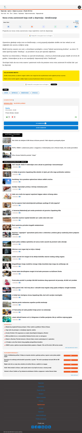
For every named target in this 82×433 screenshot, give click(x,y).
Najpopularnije (39, 13)
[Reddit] (32, 27)
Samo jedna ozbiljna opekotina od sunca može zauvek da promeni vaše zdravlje (39, 242)
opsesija (35, 92)
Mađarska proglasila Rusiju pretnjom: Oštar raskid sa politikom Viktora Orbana (28, 327)
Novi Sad (3, 13)
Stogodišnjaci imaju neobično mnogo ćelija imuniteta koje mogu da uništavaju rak (40, 264)
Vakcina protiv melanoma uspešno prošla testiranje (29, 302)
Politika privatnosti (41, 419)
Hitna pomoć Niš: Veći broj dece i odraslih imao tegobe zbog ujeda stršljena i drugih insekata (44, 288)
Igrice (9, 11)
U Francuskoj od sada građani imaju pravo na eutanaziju (31, 310)
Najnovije (3, 11)
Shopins (41, 393)
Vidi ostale (74, 375)
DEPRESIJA (15, 92)
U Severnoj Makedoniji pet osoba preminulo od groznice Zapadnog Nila (36, 210)
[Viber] (44, 27)
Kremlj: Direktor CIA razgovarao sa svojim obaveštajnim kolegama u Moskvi (27, 333)
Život (11, 13)
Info (8, 13)
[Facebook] (8, 27)
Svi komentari (41, 123)
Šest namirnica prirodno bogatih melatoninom (28, 225)
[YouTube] (46, 427)
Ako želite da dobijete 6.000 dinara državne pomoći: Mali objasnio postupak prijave (38, 140)
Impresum (41, 411)
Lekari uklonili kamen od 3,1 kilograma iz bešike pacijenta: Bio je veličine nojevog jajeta (42, 317)
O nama (41, 401)
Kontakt (41, 408)
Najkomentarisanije (30, 13)
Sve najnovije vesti (71, 347)
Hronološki (8, 103)
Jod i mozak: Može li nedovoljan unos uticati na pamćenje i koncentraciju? (37, 164)
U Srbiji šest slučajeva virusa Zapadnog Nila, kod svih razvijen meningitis (37, 295)
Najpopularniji (19, 103)
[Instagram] (32, 427)
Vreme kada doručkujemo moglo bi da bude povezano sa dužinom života (37, 271)
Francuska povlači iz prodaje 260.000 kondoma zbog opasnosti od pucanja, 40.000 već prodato (44, 280)
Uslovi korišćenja (41, 415)
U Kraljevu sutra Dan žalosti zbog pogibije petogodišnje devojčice (24, 342)
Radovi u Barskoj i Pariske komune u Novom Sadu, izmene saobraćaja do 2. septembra (30, 339)
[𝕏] (20, 27)
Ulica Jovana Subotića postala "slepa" (24, 155)
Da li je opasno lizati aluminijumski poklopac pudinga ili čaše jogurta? (36, 203)
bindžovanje (25, 92)
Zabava (15, 13)
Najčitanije (21, 13)
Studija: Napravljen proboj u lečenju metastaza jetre (29, 187)
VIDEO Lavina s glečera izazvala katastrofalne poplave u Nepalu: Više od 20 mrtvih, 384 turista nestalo (34, 345)
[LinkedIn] (43, 427)
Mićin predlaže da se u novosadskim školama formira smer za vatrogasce (26, 336)
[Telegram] (67, 27)
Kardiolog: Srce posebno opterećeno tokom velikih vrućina (32, 179)
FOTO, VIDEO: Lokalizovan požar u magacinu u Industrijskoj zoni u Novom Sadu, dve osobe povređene (45, 148)
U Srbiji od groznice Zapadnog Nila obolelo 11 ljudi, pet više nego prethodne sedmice (41, 172)
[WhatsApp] (55, 27)
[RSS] (49, 427)
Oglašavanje (41, 404)
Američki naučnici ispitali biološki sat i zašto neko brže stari (32, 218)
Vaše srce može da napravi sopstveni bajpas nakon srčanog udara (34, 194)
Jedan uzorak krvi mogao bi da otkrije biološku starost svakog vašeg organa (38, 256)
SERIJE (6, 92)
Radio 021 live (28, 11)
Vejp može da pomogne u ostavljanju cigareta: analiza (21, 330)
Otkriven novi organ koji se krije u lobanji (26, 249)
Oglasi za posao (17, 11)
